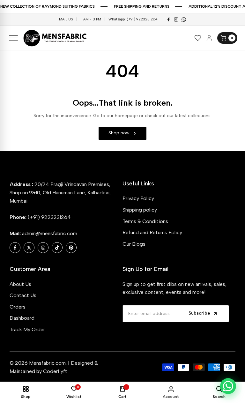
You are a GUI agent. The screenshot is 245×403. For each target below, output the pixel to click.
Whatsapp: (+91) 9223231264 (133, 19)
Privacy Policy (138, 198)
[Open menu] (13, 38)
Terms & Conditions (145, 221)
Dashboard (22, 318)
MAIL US (66, 19)
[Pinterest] (184, 19)
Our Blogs (133, 244)
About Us (20, 284)
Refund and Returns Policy (152, 232)
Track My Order (27, 329)
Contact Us (23, 295)
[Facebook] (168, 19)
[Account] (209, 37)
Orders (18, 307)
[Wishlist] (197, 37)
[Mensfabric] (56, 38)
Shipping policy (139, 210)
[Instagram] (176, 19)
